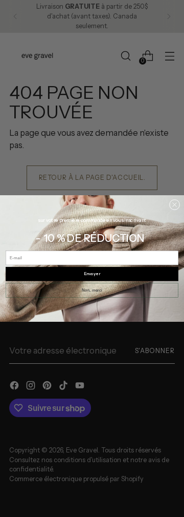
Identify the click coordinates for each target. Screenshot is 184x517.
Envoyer (92, 274)
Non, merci (92, 290)
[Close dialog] (174, 204)
